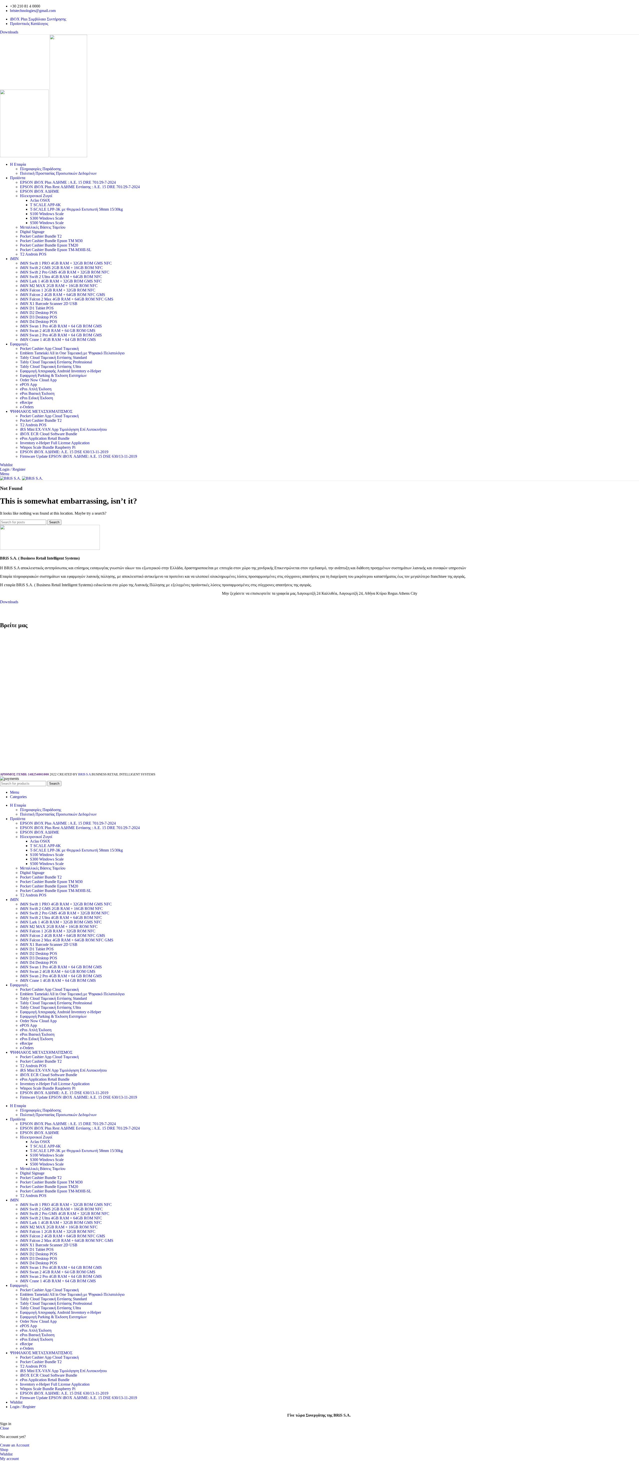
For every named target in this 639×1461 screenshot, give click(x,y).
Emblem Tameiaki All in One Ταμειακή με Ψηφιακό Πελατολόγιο (72, 353)
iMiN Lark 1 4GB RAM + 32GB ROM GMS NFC (61, 281)
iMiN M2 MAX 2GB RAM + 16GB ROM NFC (59, 286)
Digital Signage (32, 232)
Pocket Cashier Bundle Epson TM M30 (51, 241)
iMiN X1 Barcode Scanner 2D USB (48, 303)
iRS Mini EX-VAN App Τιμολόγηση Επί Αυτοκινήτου (63, 429)
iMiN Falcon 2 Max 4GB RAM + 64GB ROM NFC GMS (66, 299)
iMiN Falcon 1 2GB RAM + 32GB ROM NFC (57, 290)
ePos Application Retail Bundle (44, 438)
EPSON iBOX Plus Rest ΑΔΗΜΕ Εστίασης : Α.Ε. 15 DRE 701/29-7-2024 (80, 187)
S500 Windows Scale (47, 223)
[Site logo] (25, 156)
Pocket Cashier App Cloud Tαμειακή (49, 348)
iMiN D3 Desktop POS (38, 317)
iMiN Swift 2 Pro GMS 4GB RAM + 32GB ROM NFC (64, 272)
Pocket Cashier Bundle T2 (41, 236)
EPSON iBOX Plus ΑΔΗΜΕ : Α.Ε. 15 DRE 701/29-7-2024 (68, 182)
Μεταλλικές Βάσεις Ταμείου (42, 227)
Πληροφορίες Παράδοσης (40, 169)
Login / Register (22, 1407)
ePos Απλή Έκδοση (35, 389)
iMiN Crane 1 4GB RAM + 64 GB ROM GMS (58, 339)
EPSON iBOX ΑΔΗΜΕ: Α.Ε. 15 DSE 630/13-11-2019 (64, 452)
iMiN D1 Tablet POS (37, 308)
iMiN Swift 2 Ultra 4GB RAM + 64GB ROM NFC (61, 277)
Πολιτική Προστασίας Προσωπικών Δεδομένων (58, 173)
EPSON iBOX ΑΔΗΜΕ (39, 191)
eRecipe (26, 402)
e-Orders (27, 407)
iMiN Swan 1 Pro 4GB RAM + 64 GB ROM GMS (61, 326)
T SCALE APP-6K (45, 205)
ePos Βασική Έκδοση (37, 393)
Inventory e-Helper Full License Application (55, 443)
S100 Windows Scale (47, 214)
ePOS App (28, 384)
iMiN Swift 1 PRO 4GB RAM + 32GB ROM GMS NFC (66, 263)
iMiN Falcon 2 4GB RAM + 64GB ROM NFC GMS (62, 294)
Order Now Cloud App (38, 380)
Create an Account (14, 1445)
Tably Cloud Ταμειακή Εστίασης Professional (56, 362)
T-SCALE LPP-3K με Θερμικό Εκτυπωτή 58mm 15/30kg (76, 209)
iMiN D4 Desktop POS (38, 321)
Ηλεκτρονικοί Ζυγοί (36, 196)
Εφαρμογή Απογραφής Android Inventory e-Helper (60, 371)
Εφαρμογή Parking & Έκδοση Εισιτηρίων (53, 375)
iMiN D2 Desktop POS (38, 312)
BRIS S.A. (85, 774)
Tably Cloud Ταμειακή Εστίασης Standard (53, 357)
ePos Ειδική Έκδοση (36, 398)
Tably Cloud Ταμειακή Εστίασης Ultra (50, 366)
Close (4, 1428)
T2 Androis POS (33, 254)
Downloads (9, 32)
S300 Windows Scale (47, 218)
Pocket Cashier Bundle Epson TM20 (49, 245)
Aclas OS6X (40, 200)
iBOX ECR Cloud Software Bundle (48, 434)
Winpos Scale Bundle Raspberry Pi (47, 447)
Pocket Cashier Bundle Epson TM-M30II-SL (55, 250)
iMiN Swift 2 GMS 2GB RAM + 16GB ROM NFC (61, 268)
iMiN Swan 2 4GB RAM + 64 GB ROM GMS (57, 330)
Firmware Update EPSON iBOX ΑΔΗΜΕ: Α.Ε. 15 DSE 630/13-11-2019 (78, 456)
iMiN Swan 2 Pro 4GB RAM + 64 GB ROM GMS (61, 335)
